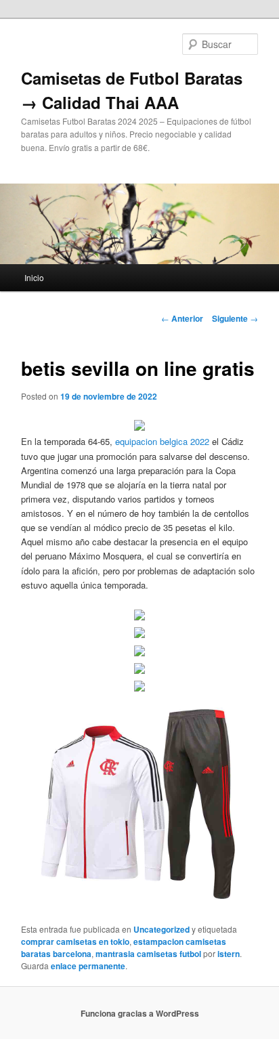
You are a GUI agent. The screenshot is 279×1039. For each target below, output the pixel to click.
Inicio (34, 277)
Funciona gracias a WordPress (140, 1013)
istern (228, 954)
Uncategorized (161, 929)
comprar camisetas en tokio (75, 941)
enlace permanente (88, 966)
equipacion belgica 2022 (162, 441)
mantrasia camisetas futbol (148, 954)
